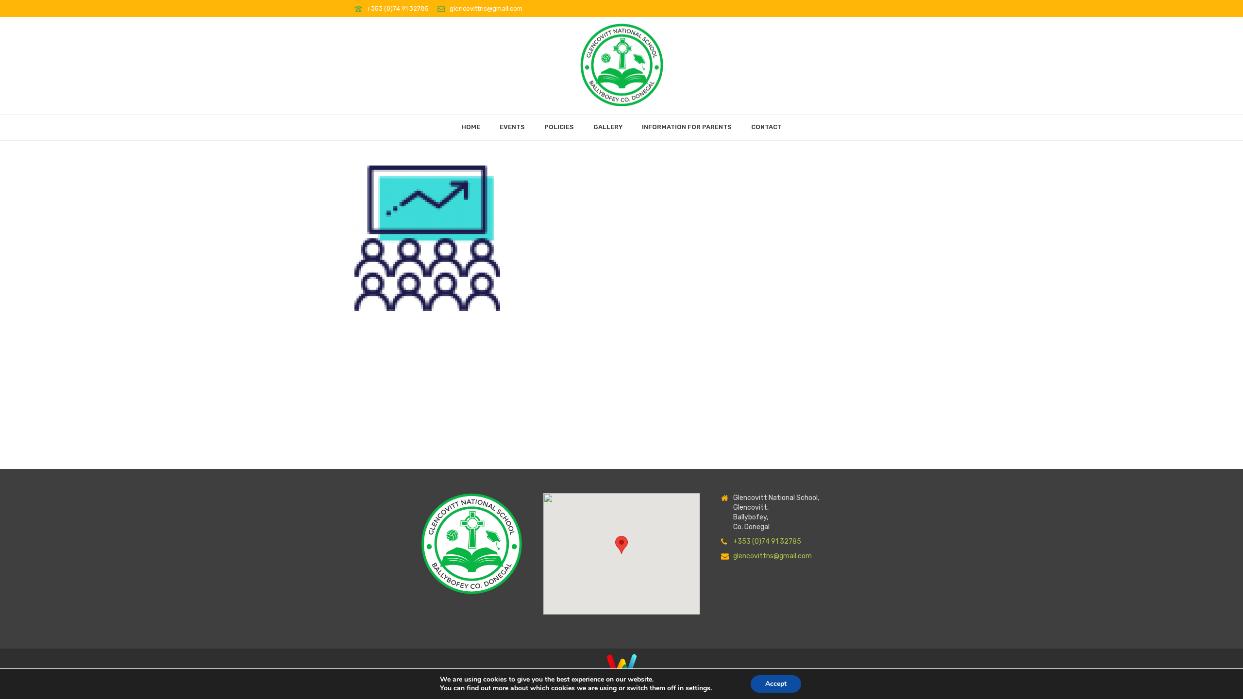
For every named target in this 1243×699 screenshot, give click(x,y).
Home (470, 127)
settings (698, 688)
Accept (776, 683)
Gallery (607, 127)
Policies (559, 127)
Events (512, 127)
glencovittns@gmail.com (486, 8)
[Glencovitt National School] (621, 62)
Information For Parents (687, 127)
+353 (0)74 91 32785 (398, 8)
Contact (766, 127)
